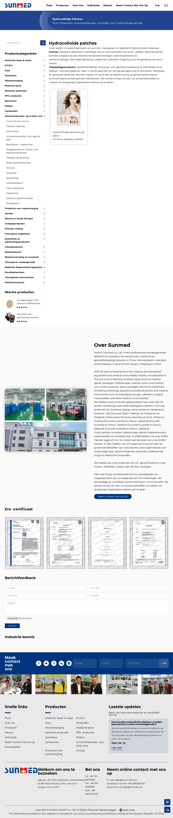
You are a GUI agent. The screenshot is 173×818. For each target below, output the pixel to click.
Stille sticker (12, 131)
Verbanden (10, 75)
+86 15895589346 (136, 783)
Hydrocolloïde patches (17, 121)
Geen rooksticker (15, 188)
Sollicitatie (93, 5)
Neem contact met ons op (132, 5)
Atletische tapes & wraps (66, 10)
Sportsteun (11, 101)
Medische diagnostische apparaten (23, 267)
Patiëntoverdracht (14, 282)
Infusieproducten (14, 247)
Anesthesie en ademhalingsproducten (17, 240)
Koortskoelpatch (14, 183)
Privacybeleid (12, 747)
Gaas (66, 9)
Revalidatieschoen (14, 272)
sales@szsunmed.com (126, 780)
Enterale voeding (14, 229)
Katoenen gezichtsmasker (19, 198)
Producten (62, 5)
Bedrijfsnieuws (113, 10)
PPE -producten (13, 96)
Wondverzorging (14, 80)
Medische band (13, 86)
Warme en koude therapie (19, 218)
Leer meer (116, 748)
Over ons (77, 5)
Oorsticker (11, 173)
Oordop (9, 213)
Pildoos (9, 106)
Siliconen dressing (15, 126)
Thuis (49, 5)
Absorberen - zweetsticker (19, 144)
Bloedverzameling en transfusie (22, 257)
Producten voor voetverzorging (21, 208)
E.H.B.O (9, 65)
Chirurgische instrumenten (19, 277)
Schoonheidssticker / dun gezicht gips (23, 138)
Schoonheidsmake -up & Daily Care (94, 23)
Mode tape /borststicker (18, 163)
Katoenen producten (66, 8)
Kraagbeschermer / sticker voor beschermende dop (22, 151)
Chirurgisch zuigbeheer (17, 234)
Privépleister (12, 203)
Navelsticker (12, 178)
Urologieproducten (15, 223)
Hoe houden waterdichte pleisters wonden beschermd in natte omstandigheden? (136, 723)
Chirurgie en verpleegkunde (20, 262)
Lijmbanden (11, 111)
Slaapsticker (12, 193)
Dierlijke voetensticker (17, 158)
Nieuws (107, 5)
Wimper (10, 168)
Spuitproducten (13, 252)
